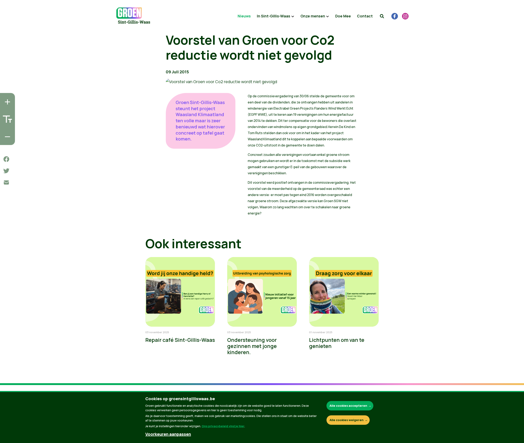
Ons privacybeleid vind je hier (223, 426)
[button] (382, 16)
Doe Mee (343, 16)
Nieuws (244, 16)
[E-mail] (6, 182)
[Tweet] (6, 171)
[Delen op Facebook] (6, 159)
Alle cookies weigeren (347, 420)
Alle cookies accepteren (348, 405)
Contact (365, 16)
